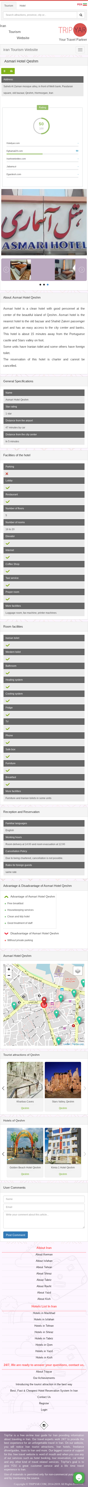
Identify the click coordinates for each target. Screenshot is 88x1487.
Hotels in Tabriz (44, 1338)
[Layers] (77, 970)
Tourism (8, 5)
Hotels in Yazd (44, 1351)
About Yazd (44, 1292)
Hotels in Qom (44, 1344)
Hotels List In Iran (44, 1306)
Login (44, 1409)
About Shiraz (44, 1273)
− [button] (9, 975)
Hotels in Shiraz (44, 1332)
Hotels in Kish (44, 1357)
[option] (63, 1086)
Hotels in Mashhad (44, 1313)
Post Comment (15, 1235)
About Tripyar (44, 1371)
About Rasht (44, 1286)
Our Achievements (44, 1377)
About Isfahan (44, 1260)
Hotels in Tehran (44, 1325)
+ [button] (9, 969)
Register (44, 1403)
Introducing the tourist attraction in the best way (44, 1384)
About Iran (44, 1247)
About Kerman (44, 1254)
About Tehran (44, 1267)
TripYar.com (78, 1044)
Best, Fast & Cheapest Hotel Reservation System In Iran (44, 1390)
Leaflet (66, 1044)
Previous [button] (85, 1087)
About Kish (44, 1298)
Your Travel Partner (73, 39)
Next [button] (3, 1087)
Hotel (23, 5)
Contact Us (44, 1397)
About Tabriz (44, 1279)
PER (80, 4)
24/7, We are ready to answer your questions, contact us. (44, 1365)
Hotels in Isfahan (44, 1319)
